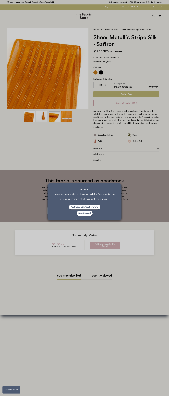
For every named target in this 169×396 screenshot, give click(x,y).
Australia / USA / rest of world (84, 207)
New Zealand (84, 213)
